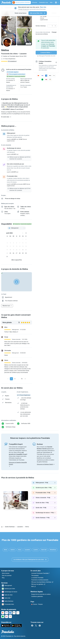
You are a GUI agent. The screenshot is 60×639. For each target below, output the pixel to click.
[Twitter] (36, 625)
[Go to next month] (26, 233)
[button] (46, 44)
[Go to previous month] (22, 233)
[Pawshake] (6, 2)
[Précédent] (8, 378)
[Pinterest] (39, 625)
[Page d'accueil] (1, 526)
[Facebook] (32, 625)
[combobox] (16, 228)
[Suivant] (25, 378)
